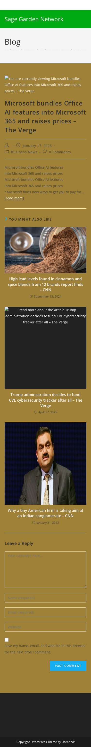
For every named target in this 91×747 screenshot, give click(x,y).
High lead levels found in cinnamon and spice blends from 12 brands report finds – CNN (45, 284)
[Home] (6, 49)
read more (14, 198)
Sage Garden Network (34, 19)
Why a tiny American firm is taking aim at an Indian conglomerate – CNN (45, 513)
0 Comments (60, 152)
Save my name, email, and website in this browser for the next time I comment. (45, 648)
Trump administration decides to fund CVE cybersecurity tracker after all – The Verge (45, 400)
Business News (24, 152)
